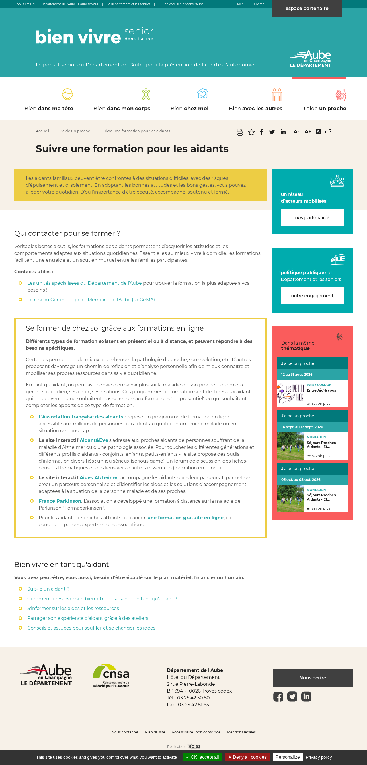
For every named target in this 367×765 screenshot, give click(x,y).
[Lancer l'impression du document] (241, 134)
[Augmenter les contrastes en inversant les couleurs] (318, 132)
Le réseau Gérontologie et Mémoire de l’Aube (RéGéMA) (91, 299)
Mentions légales (241, 732)
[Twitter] (272, 134)
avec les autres (255, 108)
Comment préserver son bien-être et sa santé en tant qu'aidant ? (102, 598)
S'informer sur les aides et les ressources (73, 608)
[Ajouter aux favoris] (251, 134)
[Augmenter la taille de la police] (307, 132)
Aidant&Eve (94, 440)
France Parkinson (60, 501)
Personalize (288, 757)
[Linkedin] (283, 134)
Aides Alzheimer (99, 477)
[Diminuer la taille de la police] (297, 132)
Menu (241, 4)
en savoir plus (318, 403)
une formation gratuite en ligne (185, 517)
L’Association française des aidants (81, 417)
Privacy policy (319, 757)
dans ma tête (48, 108)
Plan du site (155, 732)
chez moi (189, 108)
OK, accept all (204, 757)
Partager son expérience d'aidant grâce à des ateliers (87, 618)
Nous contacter (125, 732)
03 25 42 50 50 (193, 698)
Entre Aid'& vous (321, 390)
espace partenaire (307, 8)
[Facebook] (262, 134)
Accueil (42, 131)
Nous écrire (312, 678)
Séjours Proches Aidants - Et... (321, 444)
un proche (324, 108)
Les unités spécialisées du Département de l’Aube (84, 283)
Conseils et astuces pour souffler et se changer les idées (91, 628)
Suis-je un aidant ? (48, 589)
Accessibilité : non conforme (196, 732)
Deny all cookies (249, 757)
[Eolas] (193, 747)
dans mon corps (121, 108)
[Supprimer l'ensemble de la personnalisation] (328, 132)
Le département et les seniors (128, 4)
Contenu (260, 4)
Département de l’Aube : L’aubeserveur (69, 4)
